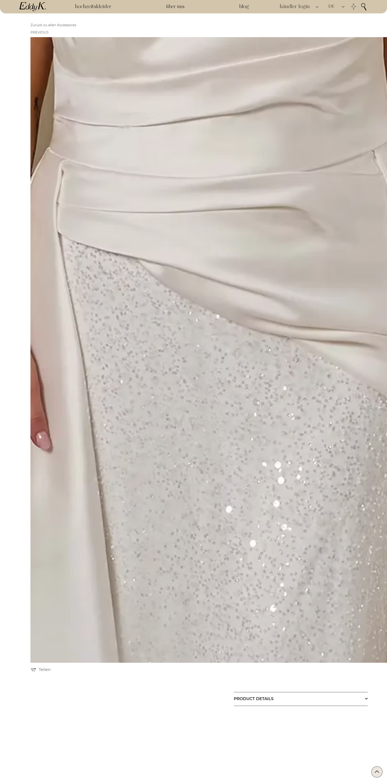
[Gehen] (377, 772)
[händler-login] (317, 7)
